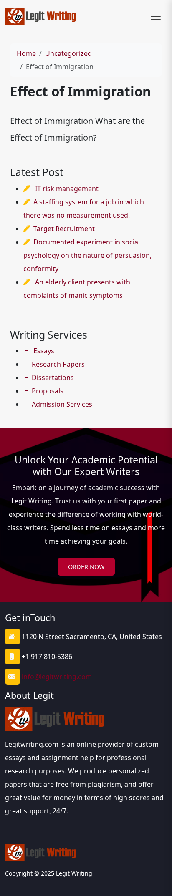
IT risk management (67, 188)
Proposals (47, 390)
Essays (43, 350)
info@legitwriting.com (57, 676)
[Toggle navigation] (155, 16)
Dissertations (53, 377)
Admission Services (62, 404)
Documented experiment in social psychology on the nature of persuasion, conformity (87, 255)
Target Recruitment (64, 228)
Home (26, 53)
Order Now (86, 567)
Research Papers (58, 364)
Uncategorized (68, 53)
